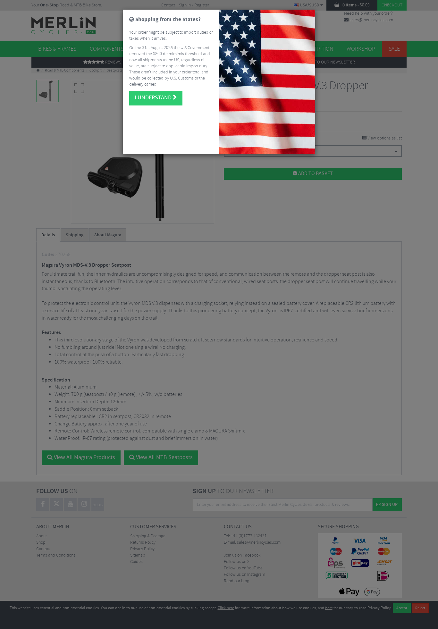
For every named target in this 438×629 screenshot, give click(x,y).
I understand (154, 98)
